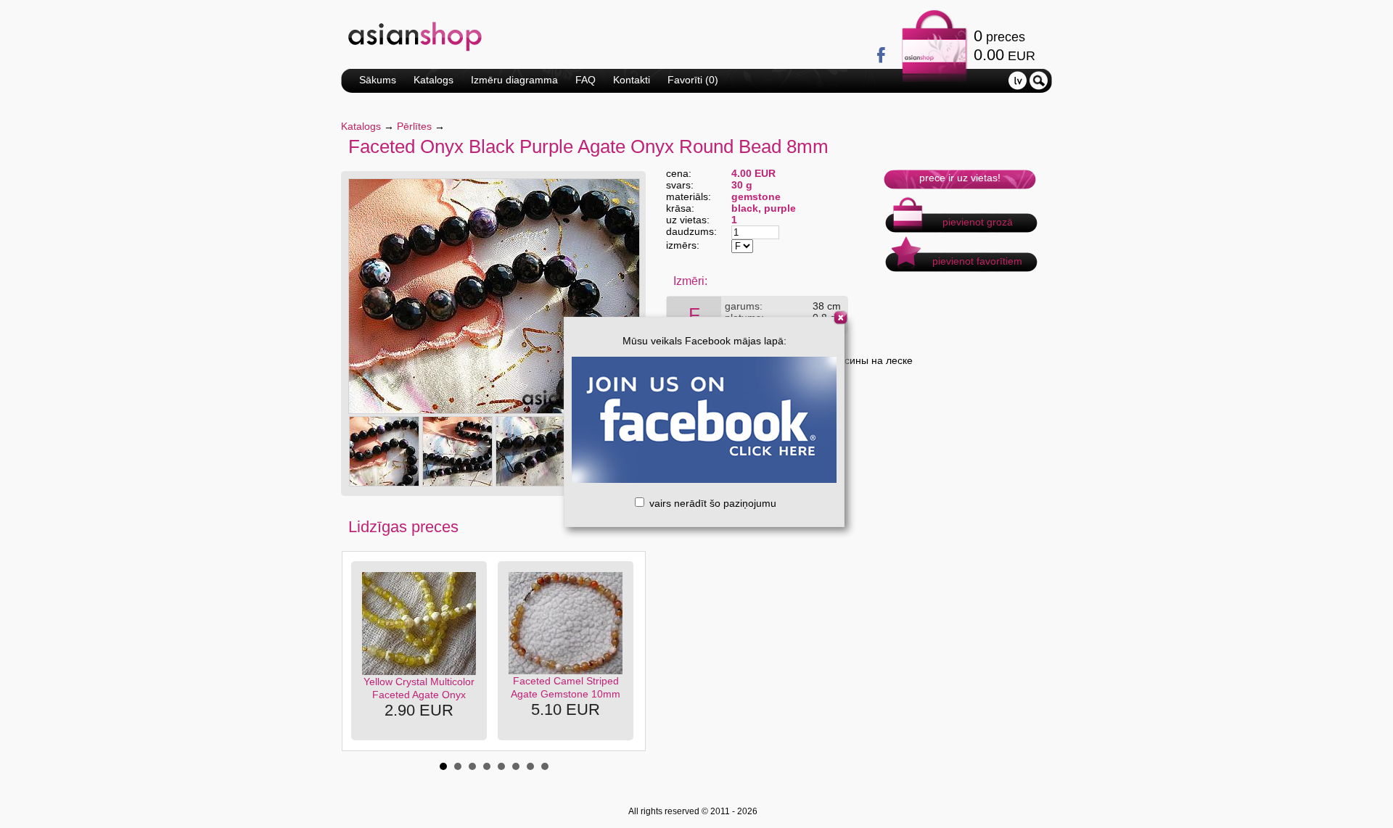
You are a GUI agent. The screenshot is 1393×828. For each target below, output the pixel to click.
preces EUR (1004, 45)
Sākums (377, 80)
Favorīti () (692, 80)
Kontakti (631, 80)
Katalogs (433, 80)
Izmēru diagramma (514, 80)
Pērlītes (414, 126)
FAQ (585, 80)
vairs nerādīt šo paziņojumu (711, 503)
